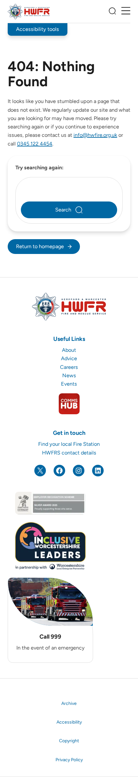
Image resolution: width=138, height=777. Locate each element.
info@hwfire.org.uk (95, 135)
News (69, 375)
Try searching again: (39, 167)
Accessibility (69, 722)
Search (63, 210)
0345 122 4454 (34, 144)
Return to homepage (40, 246)
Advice (69, 358)
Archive (69, 703)
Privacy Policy (69, 760)
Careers (69, 367)
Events (69, 384)
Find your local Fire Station (69, 444)
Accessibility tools (37, 29)
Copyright (69, 741)
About (69, 350)
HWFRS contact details (69, 453)
